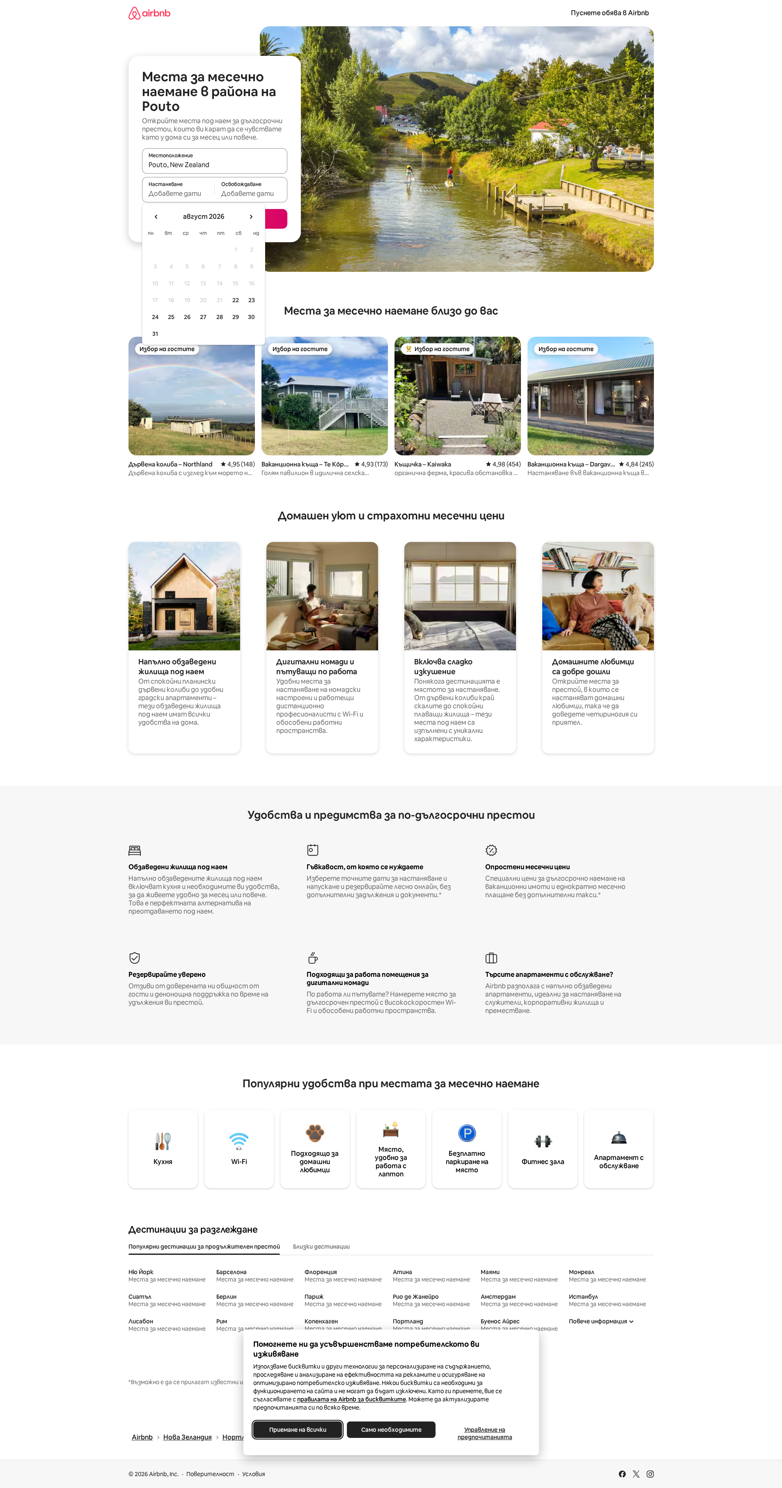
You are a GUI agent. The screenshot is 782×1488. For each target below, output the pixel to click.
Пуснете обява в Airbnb (610, 13)
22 (235, 300)
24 (155, 317)
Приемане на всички (297, 1429)
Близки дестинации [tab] (321, 1246)
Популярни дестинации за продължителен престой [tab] (204, 1246)
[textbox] (178, 193)
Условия (253, 1474)
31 (155, 334)
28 (219, 317)
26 (187, 317)
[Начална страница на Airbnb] (149, 13)
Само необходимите (391, 1429)
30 (251, 317)
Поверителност (210, 1474)
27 (203, 317)
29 (235, 317)
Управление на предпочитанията (484, 1433)
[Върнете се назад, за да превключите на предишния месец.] (156, 216)
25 (171, 317)
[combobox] (215, 165)
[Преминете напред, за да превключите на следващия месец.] (250, 216)
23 (251, 300)
